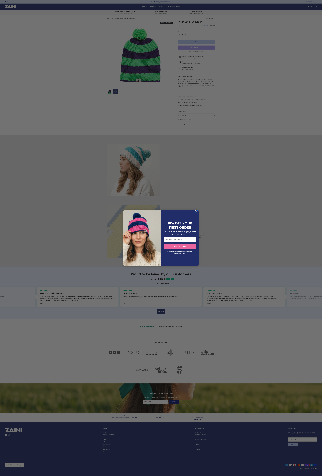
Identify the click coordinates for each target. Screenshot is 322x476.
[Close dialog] (196, 211)
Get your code (180, 246)
